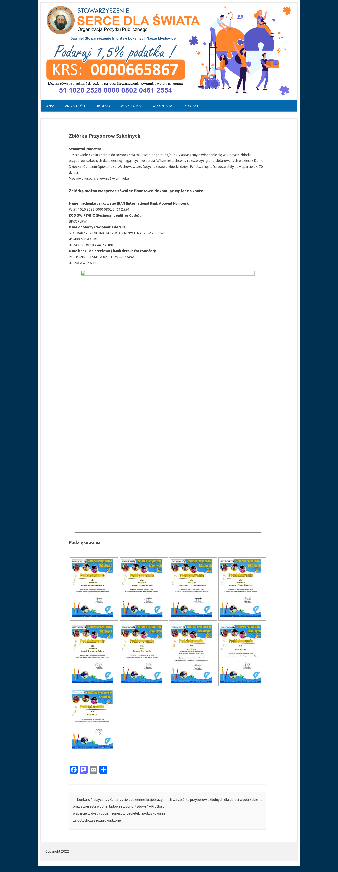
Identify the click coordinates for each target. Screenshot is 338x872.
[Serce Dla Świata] (169, 99)
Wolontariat (163, 105)
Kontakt (191, 105)
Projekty (103, 105)
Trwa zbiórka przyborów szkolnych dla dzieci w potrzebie (215, 800)
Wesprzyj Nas (131, 105)
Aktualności (75, 105)
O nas (50, 105)
